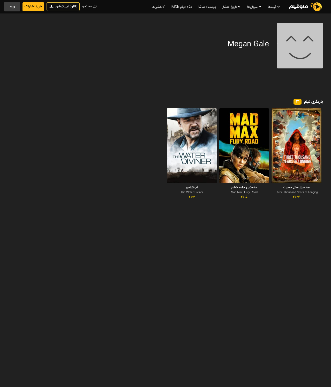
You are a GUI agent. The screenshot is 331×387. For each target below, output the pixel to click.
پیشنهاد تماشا (207, 7)
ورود (12, 6)
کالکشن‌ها (158, 7)
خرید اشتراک (33, 6)
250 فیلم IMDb (181, 7)
